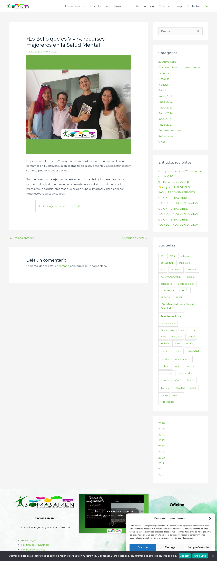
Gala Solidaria (168, 323)
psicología (166, 373)
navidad (165, 359)
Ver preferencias (198, 547)
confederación (186, 283)
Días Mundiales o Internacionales (179, 67)
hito (195, 330)
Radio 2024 (165, 113)
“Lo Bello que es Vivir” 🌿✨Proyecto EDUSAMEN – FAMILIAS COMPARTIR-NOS (176, 187)
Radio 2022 (33, 51)
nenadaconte (182, 359)
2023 (161, 440)
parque (190, 366)
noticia (165, 366)
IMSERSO (176, 336)
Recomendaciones (170, 130)
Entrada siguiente (135, 238)
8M (162, 256)
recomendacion (187, 373)
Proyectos (120, 6)
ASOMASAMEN (171, 276)
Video (162, 141)
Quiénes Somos (75, 6)
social (193, 388)
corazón (183, 290)
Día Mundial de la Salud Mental (177, 306)
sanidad (180, 388)
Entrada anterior (22, 238)
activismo (186, 256)
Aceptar (142, 547)
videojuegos (167, 401)
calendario (166, 283)
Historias (163, 78)
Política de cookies (33, 549)
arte (163, 269)
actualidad (167, 262)
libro (177, 343)
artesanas (176, 269)
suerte (164, 395)
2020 (161, 457)
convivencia (167, 290)
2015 (161, 474)
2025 (161, 429)
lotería (189, 343)
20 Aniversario (167, 61)
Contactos (193, 6)
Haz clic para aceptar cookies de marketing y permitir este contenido (113, 513)
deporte (165, 297)
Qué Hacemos (99, 6)
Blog (179, 6)
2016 (161, 469)
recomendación (170, 380)
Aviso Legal (28, 540)
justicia (191, 336)
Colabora (165, 6)
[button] (210, 518)
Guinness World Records (174, 330)
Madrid (164, 351)
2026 (161, 423)
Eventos (163, 73)
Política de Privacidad (35, 544)
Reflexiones (165, 136)
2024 (172, 256)
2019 (161, 463)
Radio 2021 (165, 96)
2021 (161, 452)
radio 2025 (165, 119)
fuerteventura (171, 316)
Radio (162, 90)
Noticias (163, 84)
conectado (62, 266)
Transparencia (145, 6)
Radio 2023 (165, 107)
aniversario (185, 262)
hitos (163, 336)
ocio (177, 366)
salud (165, 388)
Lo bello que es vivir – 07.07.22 (59, 206)
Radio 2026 (165, 124)
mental (193, 351)
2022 (161, 446)
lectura (165, 343)
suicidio (177, 395)
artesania (192, 269)
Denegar (170, 547)
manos (177, 351)
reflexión (189, 380)
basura (191, 276)
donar (178, 297)
